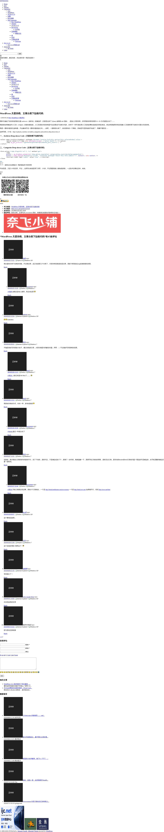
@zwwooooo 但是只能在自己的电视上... (36, 801)
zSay (5, 6)
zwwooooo (30, 286)
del (4, 655)
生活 (12, 37)
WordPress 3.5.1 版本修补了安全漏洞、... (17, 684)
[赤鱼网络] (43, 829)
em (2, 655)
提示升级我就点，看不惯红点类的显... (35, 737)
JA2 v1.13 (7, 43)
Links (5, 50)
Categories (7, 9)
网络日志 (18, 33)
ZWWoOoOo (4, 1)
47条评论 (21, 118)
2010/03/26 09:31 (9, 344)
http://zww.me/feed (104, 489)
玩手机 (17, 29)
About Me (7, 47)
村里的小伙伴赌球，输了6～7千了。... (35, 758)
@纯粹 (10, 292)
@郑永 (10, 375)
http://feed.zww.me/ (80, 489)
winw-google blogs (28, 597)
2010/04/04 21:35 (9, 570)
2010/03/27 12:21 (9, 456)
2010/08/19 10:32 (9, 627)
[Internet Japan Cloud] (12, 829)
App (9, 11)
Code (12, 655)
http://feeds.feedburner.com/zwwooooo (57, 489)
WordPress (11, 12)
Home (5, 4)
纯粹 (24, 258)
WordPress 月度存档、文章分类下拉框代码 (25, 206)
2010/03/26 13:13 (13, 372)
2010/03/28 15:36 (9, 542)
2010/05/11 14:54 (9, 598)
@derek (10, 431)
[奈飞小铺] (32, 232)
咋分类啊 (11, 18)
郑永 (24, 342)
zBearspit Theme (33, 831)
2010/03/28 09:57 (9, 514)
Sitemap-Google (22, 831)
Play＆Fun (14, 27)
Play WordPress (16, 22)
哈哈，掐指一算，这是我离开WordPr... (35, 780)
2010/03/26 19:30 (13, 428)
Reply (5, 267)
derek (28, 370)
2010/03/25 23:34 (9, 316)
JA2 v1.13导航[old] (14, 45)
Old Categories (12, 20)
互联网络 (14, 31)
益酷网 (25, 569)
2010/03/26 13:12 (9, 400)
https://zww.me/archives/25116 (20, 208)
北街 (24, 540)
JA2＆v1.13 (11, 14)
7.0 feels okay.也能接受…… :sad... (33, 715)
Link (8, 655)
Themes (6, 7)
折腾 (9, 16)
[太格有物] (30, 829)
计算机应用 (15, 39)
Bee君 (25, 512)
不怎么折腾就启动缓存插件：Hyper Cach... (18, 688)
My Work (10, 48)
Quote (16, 655)
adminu (25, 314)
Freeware (18, 41)
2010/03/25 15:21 (9, 260)
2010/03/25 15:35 (13, 288)
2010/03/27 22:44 (13, 486)
